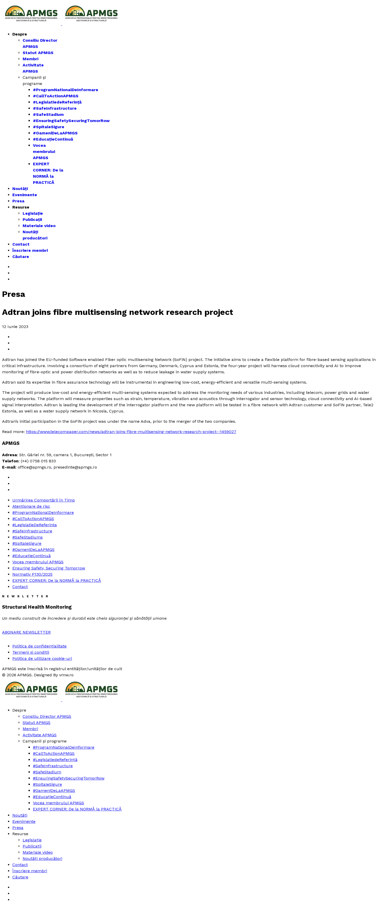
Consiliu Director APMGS (47, 716)
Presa (18, 200)
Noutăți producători (42, 858)
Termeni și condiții (30, 652)
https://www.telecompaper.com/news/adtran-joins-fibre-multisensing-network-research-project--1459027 (131, 431)
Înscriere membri (30, 250)
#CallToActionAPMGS (55, 95)
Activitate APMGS (40, 734)
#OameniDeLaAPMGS (55, 133)
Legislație (33, 213)
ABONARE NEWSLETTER (26, 632)
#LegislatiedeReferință (57, 102)
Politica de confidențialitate (39, 646)
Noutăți (20, 188)
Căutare (20, 256)
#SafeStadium (48, 114)
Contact (21, 244)
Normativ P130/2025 (32, 574)
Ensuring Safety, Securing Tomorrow (48, 568)
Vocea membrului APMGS (44, 151)
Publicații (32, 219)
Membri (30, 58)
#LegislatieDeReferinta (34, 524)
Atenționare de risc (31, 506)
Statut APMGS (38, 52)
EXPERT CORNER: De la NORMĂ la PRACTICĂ (56, 580)
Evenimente (24, 194)
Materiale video (39, 225)
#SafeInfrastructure (55, 108)
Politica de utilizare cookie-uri (42, 658)
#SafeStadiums (27, 537)
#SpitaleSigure (48, 126)
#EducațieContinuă (53, 139)
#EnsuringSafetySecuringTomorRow (71, 120)
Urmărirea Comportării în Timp (43, 500)
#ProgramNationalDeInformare (65, 89)
